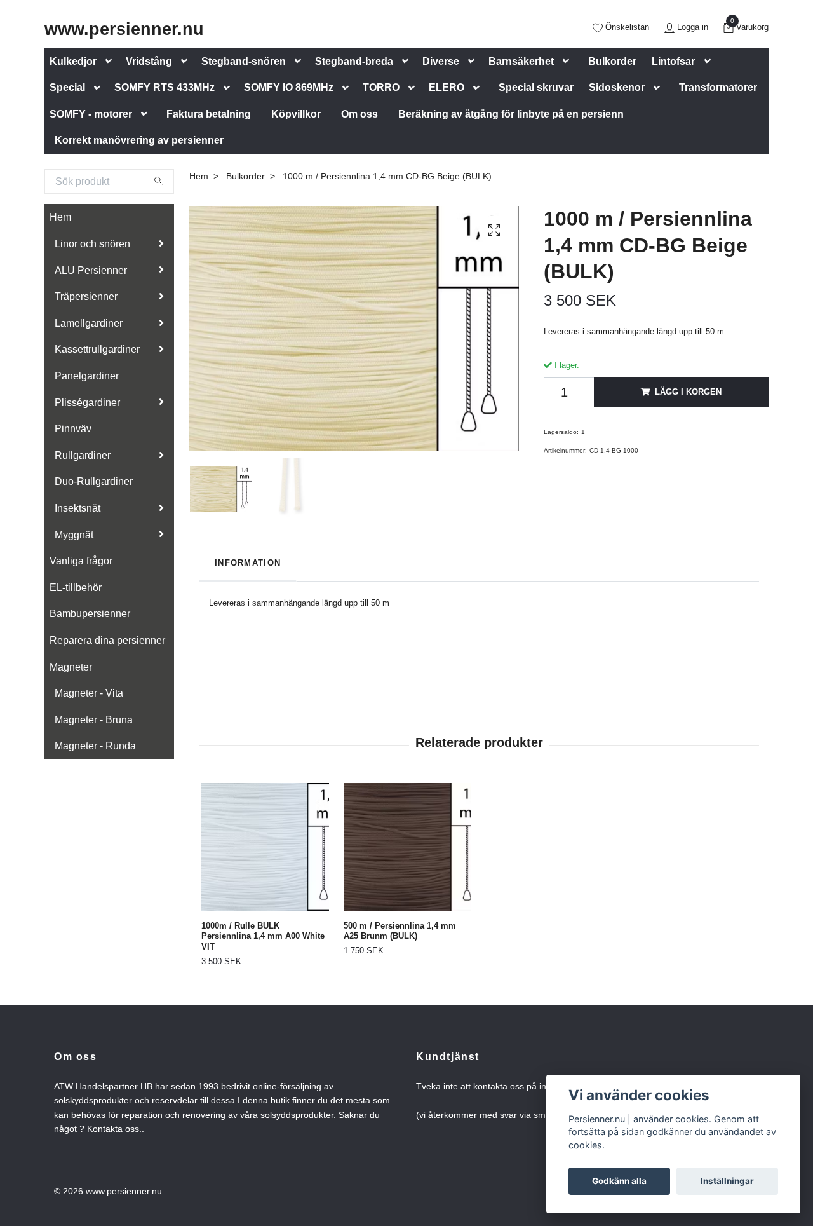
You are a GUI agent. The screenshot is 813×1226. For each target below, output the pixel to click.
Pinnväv (73, 428)
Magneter (71, 667)
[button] (111, 61)
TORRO (381, 87)
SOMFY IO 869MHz (288, 87)
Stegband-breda (354, 61)
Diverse (440, 61)
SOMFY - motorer (91, 114)
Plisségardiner (87, 402)
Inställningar (727, 1181)
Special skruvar (536, 87)
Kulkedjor (73, 61)
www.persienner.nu (124, 29)
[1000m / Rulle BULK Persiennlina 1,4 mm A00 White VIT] (265, 847)
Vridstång (149, 61)
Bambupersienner (90, 613)
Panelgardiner (87, 376)
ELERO (446, 87)
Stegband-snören (243, 61)
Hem (60, 217)
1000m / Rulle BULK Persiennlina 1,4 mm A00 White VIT (263, 936)
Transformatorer (718, 87)
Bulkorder (612, 61)
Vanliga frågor (81, 560)
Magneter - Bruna (94, 719)
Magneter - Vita (89, 693)
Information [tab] (248, 563)
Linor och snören (92, 243)
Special (67, 87)
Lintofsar (673, 61)
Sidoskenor (617, 87)
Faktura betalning (208, 114)
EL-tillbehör (76, 587)
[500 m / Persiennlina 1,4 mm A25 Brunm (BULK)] (407, 847)
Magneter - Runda (95, 745)
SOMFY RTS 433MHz (164, 87)
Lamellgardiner (89, 323)
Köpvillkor (296, 114)
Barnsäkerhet (521, 61)
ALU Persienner (91, 270)
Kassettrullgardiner (97, 349)
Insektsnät (77, 508)
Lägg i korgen (688, 392)
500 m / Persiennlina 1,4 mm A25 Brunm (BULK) (400, 931)
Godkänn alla (619, 1181)
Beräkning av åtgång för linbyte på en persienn (511, 114)
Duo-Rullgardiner (94, 481)
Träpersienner (86, 296)
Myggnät (74, 534)
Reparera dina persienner (107, 640)
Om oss (359, 114)
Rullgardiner (83, 455)
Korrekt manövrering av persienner (139, 140)
